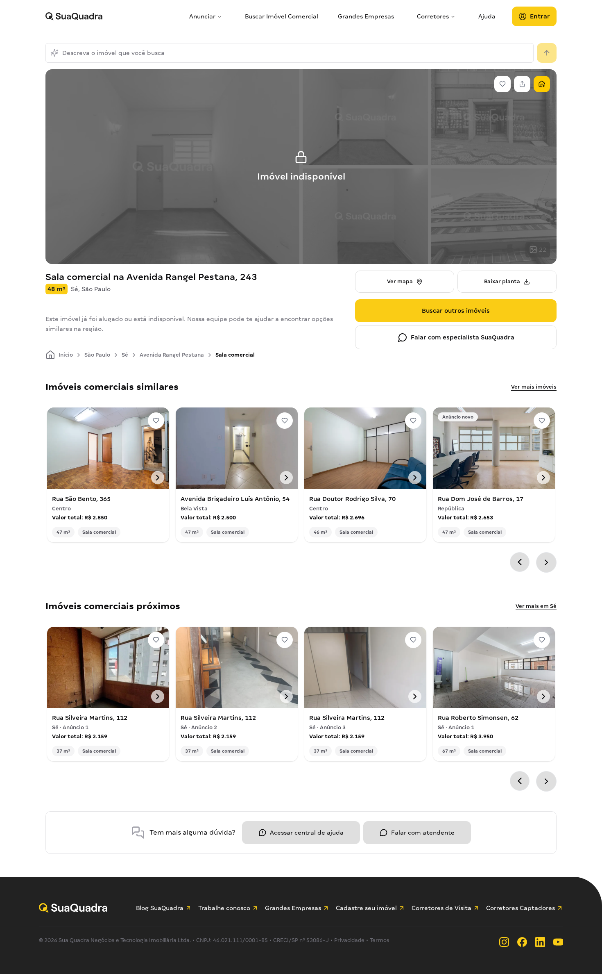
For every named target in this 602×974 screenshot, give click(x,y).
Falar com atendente (423, 832)
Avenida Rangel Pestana (172, 355)
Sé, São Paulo (91, 289)
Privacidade (349, 940)
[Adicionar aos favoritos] (156, 420)
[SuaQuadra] (114, 16)
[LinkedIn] (540, 942)
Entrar (540, 16)
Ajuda (487, 16)
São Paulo (97, 355)
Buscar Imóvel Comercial (281, 16)
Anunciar (202, 16)
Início (66, 355)
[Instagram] (504, 942)
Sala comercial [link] (235, 355)
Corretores (433, 16)
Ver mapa (400, 281)
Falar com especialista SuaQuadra (462, 337)
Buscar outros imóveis (456, 310)
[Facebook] (522, 942)
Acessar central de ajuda (307, 832)
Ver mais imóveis (534, 387)
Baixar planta (502, 281)
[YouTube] (558, 942)
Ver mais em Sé (536, 606)
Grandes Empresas (366, 16)
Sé (125, 355)
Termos (379, 940)
